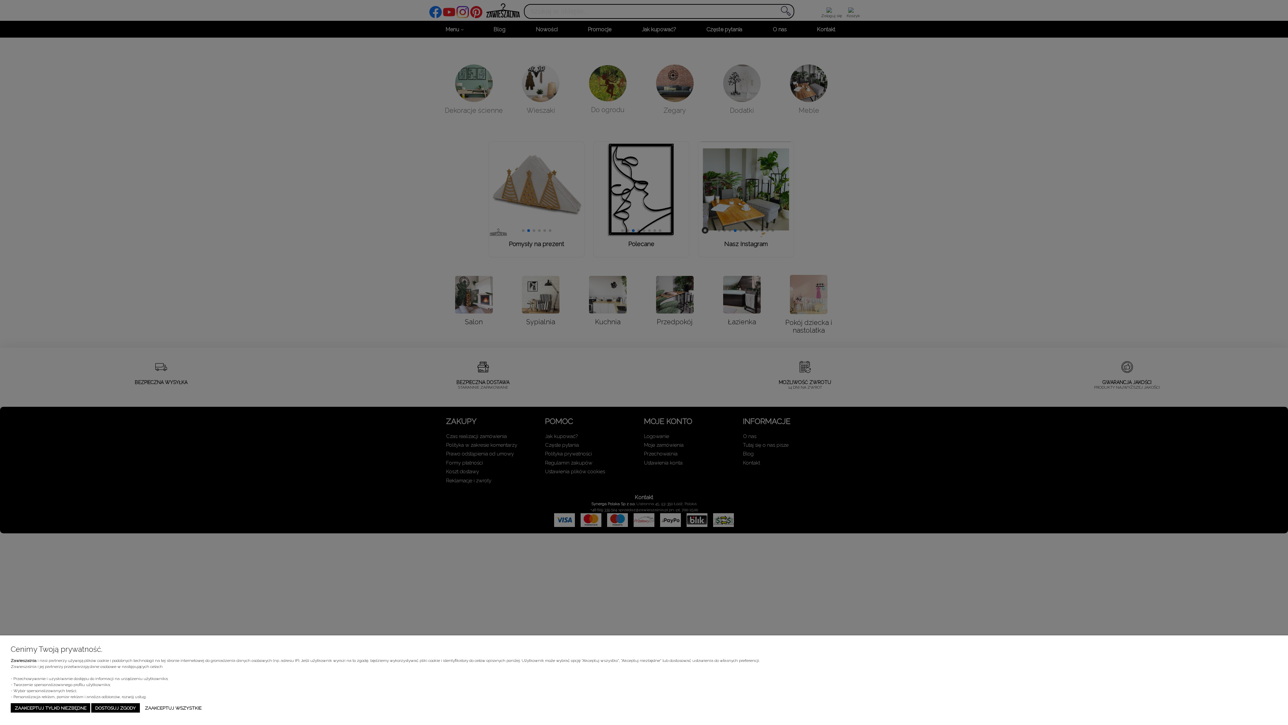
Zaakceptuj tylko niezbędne (51, 708)
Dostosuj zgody (115, 708)
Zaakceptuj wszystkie (173, 708)
